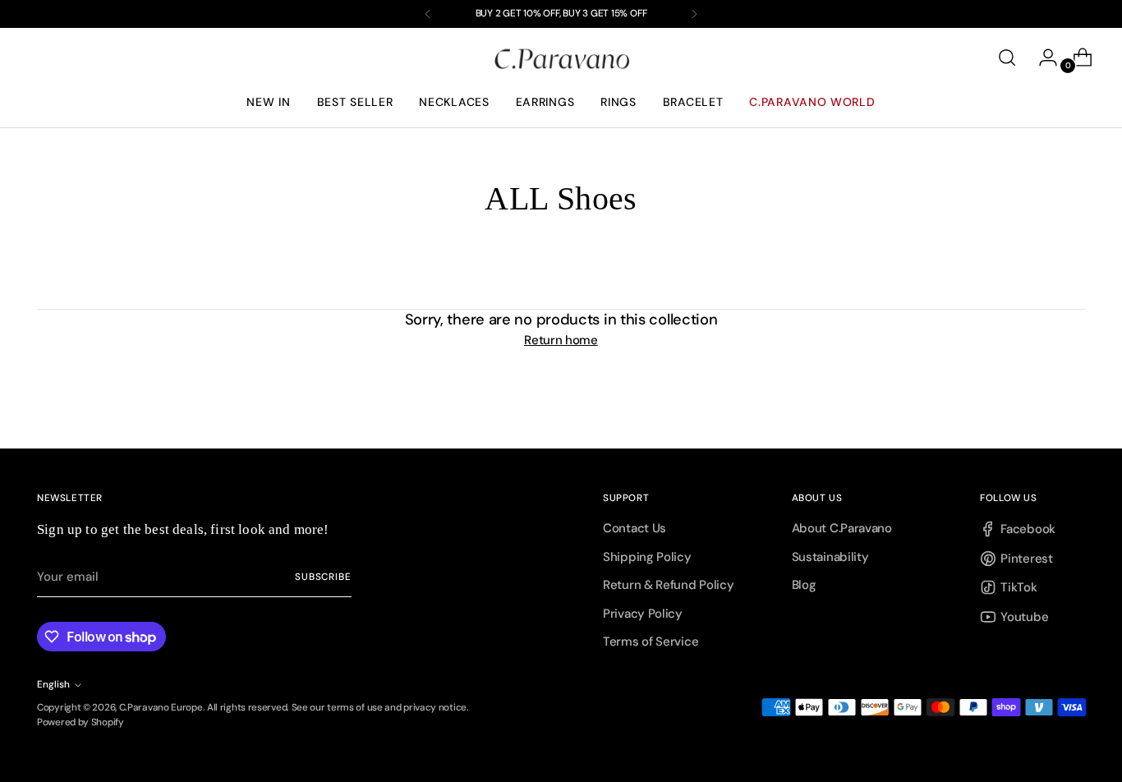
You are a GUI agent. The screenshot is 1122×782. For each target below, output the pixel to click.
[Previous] (428, 14)
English (53, 684)
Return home (561, 340)
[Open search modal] (1007, 57)
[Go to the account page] (1041, 57)
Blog (804, 585)
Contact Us (634, 528)
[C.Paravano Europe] (561, 58)
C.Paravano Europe (161, 707)
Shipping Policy (647, 557)
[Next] (694, 14)
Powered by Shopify (80, 722)
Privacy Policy (643, 613)
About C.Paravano (842, 528)
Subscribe (323, 576)
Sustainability (830, 557)
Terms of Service (650, 641)
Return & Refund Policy (668, 585)
